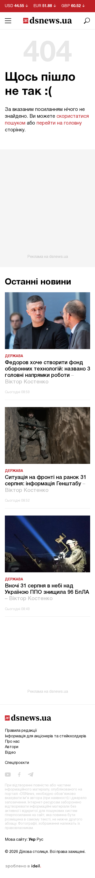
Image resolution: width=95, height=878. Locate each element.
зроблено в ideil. (23, 866)
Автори (11, 747)
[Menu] (8, 20)
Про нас (12, 741)
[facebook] (19, 774)
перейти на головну (59, 123)
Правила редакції (21, 730)
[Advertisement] (47, 204)
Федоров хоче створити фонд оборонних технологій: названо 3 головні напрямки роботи (47, 372)
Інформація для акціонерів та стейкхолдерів (45, 736)
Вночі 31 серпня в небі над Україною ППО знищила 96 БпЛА (47, 592)
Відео (10, 752)
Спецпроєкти (17, 763)
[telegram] (31, 774)
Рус (40, 839)
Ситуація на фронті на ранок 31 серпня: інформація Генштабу (45, 484)
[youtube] (8, 774)
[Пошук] (87, 21)
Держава (14, 356)
